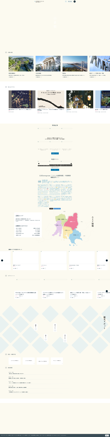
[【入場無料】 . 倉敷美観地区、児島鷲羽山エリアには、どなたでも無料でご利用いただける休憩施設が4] (66, 201)
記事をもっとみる (55, 153)
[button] (2, 67)
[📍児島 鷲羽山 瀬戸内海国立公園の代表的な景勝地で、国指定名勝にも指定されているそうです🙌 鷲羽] (43, 190)
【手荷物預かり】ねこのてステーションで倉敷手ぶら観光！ (18, 392)
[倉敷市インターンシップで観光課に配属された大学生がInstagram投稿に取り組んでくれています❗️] (66, 190)
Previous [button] (38, 163)
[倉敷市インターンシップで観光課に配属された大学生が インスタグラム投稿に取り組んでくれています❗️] (55, 190)
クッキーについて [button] (63, 435)
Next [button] (71, 163)
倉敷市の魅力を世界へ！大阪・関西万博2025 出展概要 (17, 387)
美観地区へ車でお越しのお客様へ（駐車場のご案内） (17, 378)
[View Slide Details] (43, 163)
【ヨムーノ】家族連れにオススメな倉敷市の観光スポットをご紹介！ (20, 382)
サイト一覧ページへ (55, 169)
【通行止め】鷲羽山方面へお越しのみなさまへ (16, 373)
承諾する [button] (107, 435)
